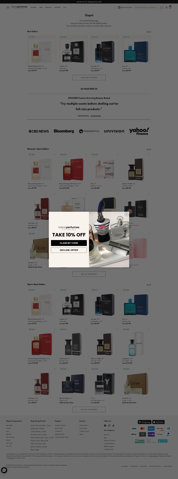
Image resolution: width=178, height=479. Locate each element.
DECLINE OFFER (69, 250)
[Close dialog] (126, 214)
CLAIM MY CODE (69, 243)
